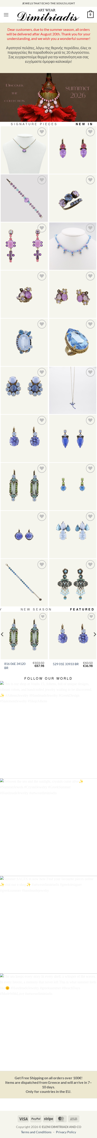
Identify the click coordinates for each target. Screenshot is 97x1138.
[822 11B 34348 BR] (24, 582)
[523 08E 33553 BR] (72, 486)
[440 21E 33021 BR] (72, 150)
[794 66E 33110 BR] (24, 246)
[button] (6, 14)
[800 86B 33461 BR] (24, 198)
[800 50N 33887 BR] (72, 246)
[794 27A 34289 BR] (24, 294)
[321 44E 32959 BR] (24, 534)
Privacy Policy (66, 1132)
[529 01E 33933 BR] (24, 438)
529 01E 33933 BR (66, 664)
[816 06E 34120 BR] (24, 486)
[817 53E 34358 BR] (72, 582)
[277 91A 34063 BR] (72, 198)
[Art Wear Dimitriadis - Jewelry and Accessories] (48, 14)
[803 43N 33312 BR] (72, 390)
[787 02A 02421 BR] (72, 342)
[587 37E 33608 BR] (24, 390)
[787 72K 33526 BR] (24, 342)
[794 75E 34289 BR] (72, 294)
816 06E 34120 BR (14, 666)
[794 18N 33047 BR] (24, 150)
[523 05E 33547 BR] (72, 438)
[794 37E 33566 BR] (72, 534)
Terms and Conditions (36, 1132)
